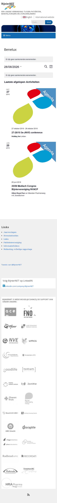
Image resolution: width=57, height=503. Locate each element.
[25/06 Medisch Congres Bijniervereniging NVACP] (32, 160)
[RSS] (28, 495)
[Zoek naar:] (38, 22)
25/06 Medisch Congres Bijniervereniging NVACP (25, 187)
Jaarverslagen (10, 232)
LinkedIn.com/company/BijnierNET (19, 286)
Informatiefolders (11, 246)
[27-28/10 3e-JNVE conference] (32, 106)
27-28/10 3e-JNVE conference (27, 132)
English (29, 17)
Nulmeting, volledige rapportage (18, 249)
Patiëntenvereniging (12, 242)
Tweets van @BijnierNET (11, 264)
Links (6, 239)
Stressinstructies (11, 235)
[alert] (28, 75)
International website (44, 17)
